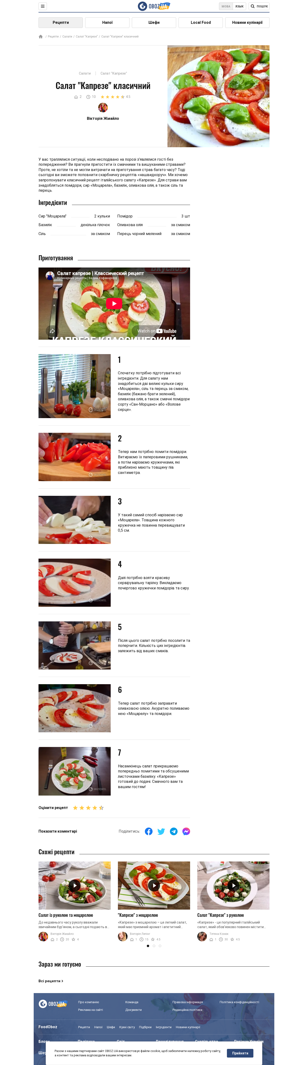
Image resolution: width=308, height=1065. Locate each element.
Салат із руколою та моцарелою (65, 915)
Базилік (45, 225)
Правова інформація (188, 1002)
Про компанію (88, 1002)
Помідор (125, 216)
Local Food (201, 22)
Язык (239, 6)
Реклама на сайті (90, 1010)
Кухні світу (127, 1027)
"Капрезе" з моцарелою (138, 915)
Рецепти (61, 22)
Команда (131, 1002)
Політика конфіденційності (239, 1002)
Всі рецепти (49, 981)
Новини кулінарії (247, 22)
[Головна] (40, 36)
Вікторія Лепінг (140, 934)
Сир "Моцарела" (52, 216)
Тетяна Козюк (218, 934)
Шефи (154, 22)
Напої (107, 22)
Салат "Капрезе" (87, 36)
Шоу (42, 1053)
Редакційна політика (187, 1010)
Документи (133, 1010)
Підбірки (145, 1027)
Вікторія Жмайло (62, 934)
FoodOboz (47, 1027)
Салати (67, 36)
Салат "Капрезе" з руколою (220, 915)
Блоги (44, 1041)
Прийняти (240, 1053)
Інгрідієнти (164, 1027)
